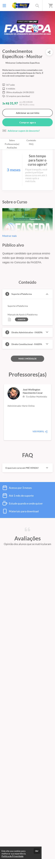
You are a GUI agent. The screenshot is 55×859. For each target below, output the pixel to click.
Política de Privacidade (12, 856)
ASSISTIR (21, 319)
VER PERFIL (38, 431)
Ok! (36, 851)
